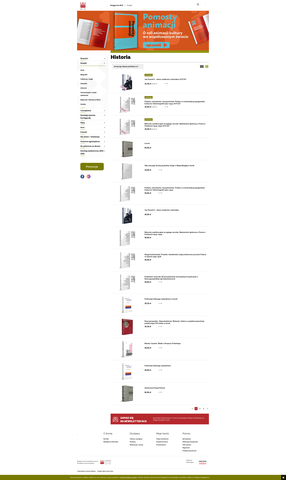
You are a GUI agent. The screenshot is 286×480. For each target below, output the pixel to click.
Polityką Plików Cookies (128, 477)
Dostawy (133, 442)
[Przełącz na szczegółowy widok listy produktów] (206, 66)
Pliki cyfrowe (187, 445)
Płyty (82, 122)
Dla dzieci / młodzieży (90, 137)
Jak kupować (187, 439)
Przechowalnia (161, 445)
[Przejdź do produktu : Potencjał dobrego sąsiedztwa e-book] (127, 304)
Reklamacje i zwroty (136, 445)
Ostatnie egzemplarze (90, 141)
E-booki (83, 132)
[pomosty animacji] (143, 30)
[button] (198, 4)
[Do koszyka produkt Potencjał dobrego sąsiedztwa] (154, 371)
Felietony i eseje (86, 79)
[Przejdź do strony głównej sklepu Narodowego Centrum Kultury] (83, 5)
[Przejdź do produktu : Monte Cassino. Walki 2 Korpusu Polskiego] (127, 349)
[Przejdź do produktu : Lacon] (127, 149)
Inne (82, 127)
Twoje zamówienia (162, 439)
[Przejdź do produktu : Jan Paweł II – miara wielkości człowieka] (127, 215)
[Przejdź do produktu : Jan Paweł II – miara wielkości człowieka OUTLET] (127, 82)
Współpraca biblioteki (110, 442)
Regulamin (186, 448)
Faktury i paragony (136, 439)
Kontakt (106, 439)
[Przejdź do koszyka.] (207, 4)
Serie (82, 70)
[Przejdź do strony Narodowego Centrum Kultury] (105, 462)
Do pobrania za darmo (90, 146)
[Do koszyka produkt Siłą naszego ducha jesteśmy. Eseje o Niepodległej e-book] (154, 171)
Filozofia (83, 83)
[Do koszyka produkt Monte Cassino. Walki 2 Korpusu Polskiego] (154, 349)
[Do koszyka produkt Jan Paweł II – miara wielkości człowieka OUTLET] (160, 84)
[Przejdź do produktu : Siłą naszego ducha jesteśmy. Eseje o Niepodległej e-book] (127, 171)
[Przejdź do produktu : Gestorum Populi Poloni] (127, 393)
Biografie (83, 75)
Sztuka (83, 104)
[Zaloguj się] (202, 4)
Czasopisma (85, 110)
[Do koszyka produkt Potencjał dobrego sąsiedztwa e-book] (154, 304)
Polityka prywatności (190, 451)
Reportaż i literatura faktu (90, 100)
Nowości (84, 58)
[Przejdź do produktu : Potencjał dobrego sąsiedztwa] (127, 371)
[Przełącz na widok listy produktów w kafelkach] (201, 66)
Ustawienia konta (162, 442)
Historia (83, 88)
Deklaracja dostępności (190, 442)
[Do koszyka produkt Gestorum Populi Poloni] (154, 393)
